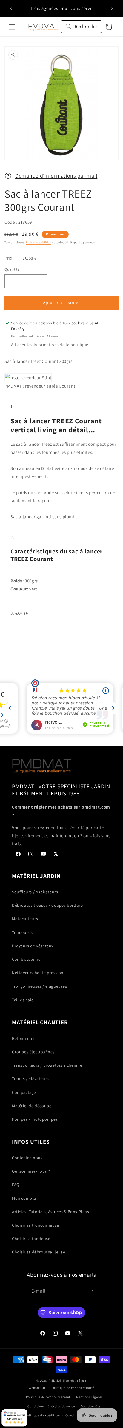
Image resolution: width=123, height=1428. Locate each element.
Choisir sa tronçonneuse (35, 1225)
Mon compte (24, 1198)
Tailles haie (22, 1000)
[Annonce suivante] (112, 8)
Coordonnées (91, 1406)
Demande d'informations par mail (56, 175)
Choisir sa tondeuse (31, 1238)
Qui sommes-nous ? (31, 1171)
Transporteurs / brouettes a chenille (47, 1065)
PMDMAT (55, 1380)
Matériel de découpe (31, 1105)
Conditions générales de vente (51, 1406)
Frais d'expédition (38, 242)
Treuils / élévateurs (30, 1078)
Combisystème (26, 959)
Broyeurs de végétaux (32, 946)
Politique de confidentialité (73, 1388)
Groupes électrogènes (33, 1051)
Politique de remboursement (48, 1397)
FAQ (15, 1184)
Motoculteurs (25, 918)
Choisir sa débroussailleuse (38, 1252)
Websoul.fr (37, 1388)
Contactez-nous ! (28, 1157)
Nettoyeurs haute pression (38, 972)
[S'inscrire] (91, 1291)
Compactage (24, 1092)
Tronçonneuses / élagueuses (39, 986)
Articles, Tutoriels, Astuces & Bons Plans (50, 1211)
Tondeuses (22, 932)
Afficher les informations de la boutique (49, 344)
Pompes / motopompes (35, 1119)
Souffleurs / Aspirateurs (35, 892)
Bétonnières (24, 1038)
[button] (12, 26)
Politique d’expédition (42, 1415)
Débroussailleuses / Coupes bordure (47, 905)
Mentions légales (89, 1397)
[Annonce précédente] (11, 8)
